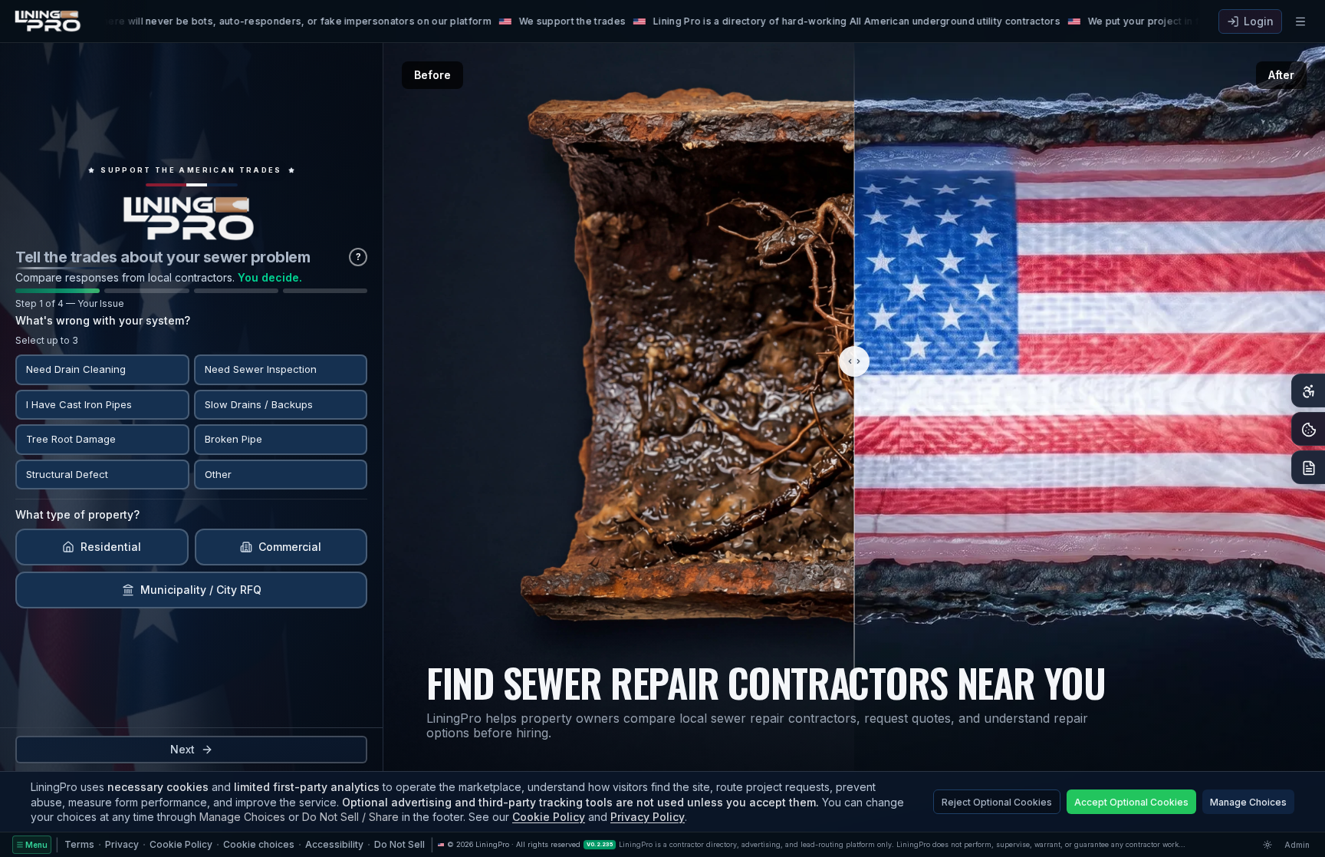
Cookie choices (258, 844)
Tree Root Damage (71, 439)
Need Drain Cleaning (76, 369)
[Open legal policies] (1308, 467)
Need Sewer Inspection (261, 369)
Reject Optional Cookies (997, 802)
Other (218, 473)
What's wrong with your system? (102, 320)
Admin (1297, 844)
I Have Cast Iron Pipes (79, 403)
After (1281, 74)
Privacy (122, 844)
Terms (79, 844)
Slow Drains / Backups (259, 403)
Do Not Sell (399, 844)
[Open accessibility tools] (1308, 390)
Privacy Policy (647, 816)
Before (432, 74)
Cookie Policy (548, 816)
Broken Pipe (233, 439)
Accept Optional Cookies (1131, 802)
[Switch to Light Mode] (1267, 844)
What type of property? (77, 514)
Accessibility (334, 844)
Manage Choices (1248, 802)
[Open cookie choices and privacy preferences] (1308, 429)
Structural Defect (67, 473)
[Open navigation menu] (1300, 21)
